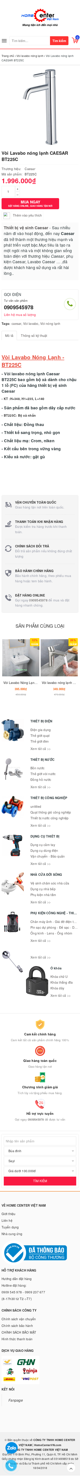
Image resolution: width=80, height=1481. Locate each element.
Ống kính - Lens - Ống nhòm (51, 933)
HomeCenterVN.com (47, 1445)
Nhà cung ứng (12, 1234)
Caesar (30, 169)
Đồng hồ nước (40, 779)
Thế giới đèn (39, 741)
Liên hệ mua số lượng (20, 314)
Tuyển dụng (10, 1227)
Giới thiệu (9, 1214)
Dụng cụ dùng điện (44, 850)
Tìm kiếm (59, 40)
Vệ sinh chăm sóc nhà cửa (49, 883)
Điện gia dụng (40, 729)
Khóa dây (57, 988)
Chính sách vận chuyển (19, 1319)
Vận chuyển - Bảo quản (47, 856)
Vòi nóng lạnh (50, 323)
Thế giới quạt (40, 735)
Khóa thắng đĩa (61, 982)
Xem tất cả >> (40, 748)
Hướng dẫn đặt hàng (17, 1278)
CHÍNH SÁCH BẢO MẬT (19, 1332)
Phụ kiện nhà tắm (43, 894)
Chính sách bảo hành (17, 1325)
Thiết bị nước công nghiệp (49, 818)
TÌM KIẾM (40, 1181)
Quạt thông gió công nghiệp (50, 812)
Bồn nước (37, 768)
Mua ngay (30, 203)
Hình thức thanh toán (17, 1339)
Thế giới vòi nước (43, 774)
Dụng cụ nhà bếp (43, 889)
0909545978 (18, 307)
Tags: (6, 323)
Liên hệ (7, 1220)
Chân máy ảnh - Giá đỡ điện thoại (55, 921)
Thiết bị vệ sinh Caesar (26, 228)
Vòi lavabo (30, 323)
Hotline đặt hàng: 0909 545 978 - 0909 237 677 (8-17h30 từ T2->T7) (23, 1292)
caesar (16, 323)
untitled (35, 806)
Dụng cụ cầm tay (42, 844)
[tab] (9, 335)
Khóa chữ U (59, 976)
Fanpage (15, 1400)
